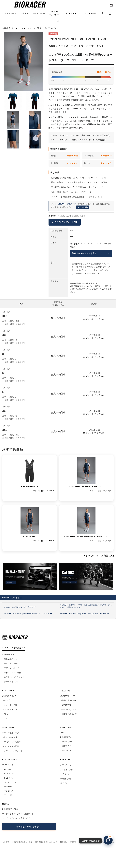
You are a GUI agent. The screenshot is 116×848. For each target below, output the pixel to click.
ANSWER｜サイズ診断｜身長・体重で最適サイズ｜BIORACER (28, 613)
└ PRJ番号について (68, 714)
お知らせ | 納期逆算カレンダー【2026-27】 (20, 607)
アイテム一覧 (10, 13)
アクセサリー (9, 795)
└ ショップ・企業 (9, 704)
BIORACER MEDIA (10, 809)
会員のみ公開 (58, 317)
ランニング (8, 791)
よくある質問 (90, 13)
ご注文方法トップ (67, 695)
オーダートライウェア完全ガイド (16, 818)
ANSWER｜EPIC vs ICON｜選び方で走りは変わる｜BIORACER (84, 613)
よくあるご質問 (66, 769)
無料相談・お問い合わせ (28, 826)
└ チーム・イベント (10, 681)
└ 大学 (5, 718)
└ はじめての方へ (9, 659)
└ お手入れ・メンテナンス (13, 677)
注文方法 (25, 13)
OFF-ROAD (8, 786)
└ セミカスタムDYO (10, 746)
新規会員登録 (65, 778)
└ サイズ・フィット (10, 663)
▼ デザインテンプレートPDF (65, 222)
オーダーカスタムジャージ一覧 (25, 28)
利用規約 (63, 842)
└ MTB (5, 714)
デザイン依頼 (39, 13)
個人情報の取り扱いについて (46, 842)
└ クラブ (6, 700)
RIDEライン (8, 778)
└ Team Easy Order (68, 709)
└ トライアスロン (9, 709)
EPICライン (8, 769)
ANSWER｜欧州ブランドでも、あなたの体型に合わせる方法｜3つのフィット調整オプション (85, 606)
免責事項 (73, 842)
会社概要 (5, 842)
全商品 (5, 28)
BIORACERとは (72, 13)
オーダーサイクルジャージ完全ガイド (18, 813)
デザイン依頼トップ (10, 732)
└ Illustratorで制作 (9, 737)
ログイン (87, 319)
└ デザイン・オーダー (11, 668)
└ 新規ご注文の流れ (68, 700)
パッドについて (68, 750)
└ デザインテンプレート (12, 750)
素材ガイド (66, 746)
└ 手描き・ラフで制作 (11, 741)
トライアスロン (49, 28)
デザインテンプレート (55, 13)
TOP (62, 732)
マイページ (64, 774)
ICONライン (9, 773)
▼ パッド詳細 (83, 207)
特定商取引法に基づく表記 (22, 842)
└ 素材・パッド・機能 (11, 672)
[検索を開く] (58, 21)
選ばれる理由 (67, 741)
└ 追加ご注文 (65, 704)
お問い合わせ (65, 765)
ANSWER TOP (8, 654)
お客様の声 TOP (9, 695)
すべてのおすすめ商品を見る (100, 555)
